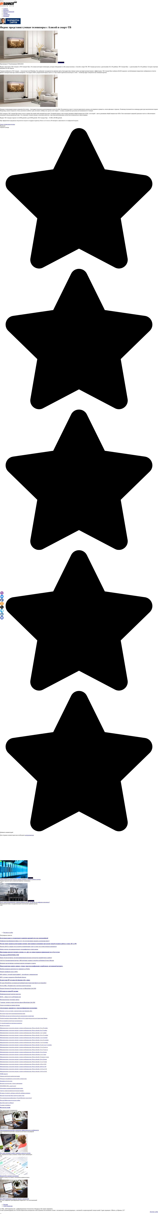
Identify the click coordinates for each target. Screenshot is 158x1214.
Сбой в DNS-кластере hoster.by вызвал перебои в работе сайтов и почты (20, 879)
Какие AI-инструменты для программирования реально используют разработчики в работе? (26, 957)
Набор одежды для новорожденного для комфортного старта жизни (19, 949)
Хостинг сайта (154, 1211)
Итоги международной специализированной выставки (12, 1013)
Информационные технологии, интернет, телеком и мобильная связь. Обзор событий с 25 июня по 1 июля (24, 1057)
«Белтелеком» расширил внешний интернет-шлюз (11, 1088)
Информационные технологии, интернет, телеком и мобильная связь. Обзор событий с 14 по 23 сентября (24, 1040)
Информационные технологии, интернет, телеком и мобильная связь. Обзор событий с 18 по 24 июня (23, 1059)
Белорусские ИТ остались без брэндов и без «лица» (15, 980)
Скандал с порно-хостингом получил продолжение (12, 1090)
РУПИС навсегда (4, 1073)
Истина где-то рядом (5, 1025)
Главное (5, 8)
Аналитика (6, 14)
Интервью (6, 16)
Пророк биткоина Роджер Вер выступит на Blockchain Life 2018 (18, 988)
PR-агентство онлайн (5, 1107)
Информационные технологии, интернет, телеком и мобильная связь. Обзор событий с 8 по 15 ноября (23, 1030)
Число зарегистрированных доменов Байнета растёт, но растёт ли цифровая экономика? (25, 902)
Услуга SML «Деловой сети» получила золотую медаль (15, 985)
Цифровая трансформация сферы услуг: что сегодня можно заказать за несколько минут (24, 941)
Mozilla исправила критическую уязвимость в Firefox (15, 969)
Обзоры (5, 13)
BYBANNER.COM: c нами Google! (8, 1086)
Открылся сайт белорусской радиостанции (10, 1076)
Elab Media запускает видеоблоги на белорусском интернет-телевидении (17, 1016)
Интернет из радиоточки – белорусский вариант (11, 1083)
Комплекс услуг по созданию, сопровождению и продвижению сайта (16, 1011)
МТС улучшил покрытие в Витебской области (13, 977)
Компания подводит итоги (6, 1081)
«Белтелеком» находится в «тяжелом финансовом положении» (18, 1008)
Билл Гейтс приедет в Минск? (7, 1102)
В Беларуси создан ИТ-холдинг (9, 991)
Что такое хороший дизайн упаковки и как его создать (15, 1153)
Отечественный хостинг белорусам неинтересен (11, 1020)
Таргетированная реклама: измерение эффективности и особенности (19, 1130)
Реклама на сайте (8, 932)
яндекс (13, 124)
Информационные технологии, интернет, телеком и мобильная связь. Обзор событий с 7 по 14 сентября (24, 1042)
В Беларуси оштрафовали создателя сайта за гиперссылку (13, 1078)
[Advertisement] (49, 848)
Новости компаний (8, 11)
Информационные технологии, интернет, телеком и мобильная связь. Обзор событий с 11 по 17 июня (23, 1061)
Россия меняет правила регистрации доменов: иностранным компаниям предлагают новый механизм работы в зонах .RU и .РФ (38, 943)
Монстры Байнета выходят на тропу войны (10, 1100)
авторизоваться (29, 835)
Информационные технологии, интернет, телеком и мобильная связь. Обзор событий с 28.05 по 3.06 (23, 1066)
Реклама (5, 1204)
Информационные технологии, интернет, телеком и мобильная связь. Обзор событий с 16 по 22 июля (23, 1052)
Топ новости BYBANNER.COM (9, 955)
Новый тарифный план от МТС (9, 971)
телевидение (7, 124)
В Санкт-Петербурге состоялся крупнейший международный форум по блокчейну (23, 983)
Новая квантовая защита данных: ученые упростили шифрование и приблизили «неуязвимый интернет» (31, 966)
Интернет (6, 10)
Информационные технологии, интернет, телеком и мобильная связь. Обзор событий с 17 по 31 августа (24, 1047)
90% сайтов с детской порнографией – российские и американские (19, 974)
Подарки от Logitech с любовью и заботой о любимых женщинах (15, 1093)
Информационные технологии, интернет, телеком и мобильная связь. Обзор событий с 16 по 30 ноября (24, 1028)
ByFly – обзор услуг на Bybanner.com (10, 997)
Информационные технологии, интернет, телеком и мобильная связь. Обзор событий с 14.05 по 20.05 (23, 1071)
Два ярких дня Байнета (5, 1105)
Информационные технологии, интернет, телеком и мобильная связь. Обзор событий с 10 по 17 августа (24, 1049)
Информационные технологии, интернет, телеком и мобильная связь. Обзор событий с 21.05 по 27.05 (23, 1069)
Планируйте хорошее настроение (9, 1176)
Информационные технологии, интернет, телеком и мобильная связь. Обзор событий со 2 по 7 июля (23, 1054)
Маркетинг (61, 62)
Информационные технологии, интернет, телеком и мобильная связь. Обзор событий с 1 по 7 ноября (23, 1032)
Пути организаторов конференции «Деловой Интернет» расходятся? (16, 1098)
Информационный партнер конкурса (10, 994)
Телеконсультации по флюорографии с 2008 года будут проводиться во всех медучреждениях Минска (23, 1018)
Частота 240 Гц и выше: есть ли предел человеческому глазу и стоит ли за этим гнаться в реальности (28, 946)
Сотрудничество (8, 1206)
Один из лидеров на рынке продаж (10, 1005)
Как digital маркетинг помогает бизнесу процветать (14, 1198)
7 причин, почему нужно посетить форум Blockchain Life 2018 (17, 1002)
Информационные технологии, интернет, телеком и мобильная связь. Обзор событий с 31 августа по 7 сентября (26, 1044)
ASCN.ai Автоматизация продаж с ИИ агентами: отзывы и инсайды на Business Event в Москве (27, 960)
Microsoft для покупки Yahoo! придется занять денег (12, 1095)
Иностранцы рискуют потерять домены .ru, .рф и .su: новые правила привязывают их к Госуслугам (30, 952)
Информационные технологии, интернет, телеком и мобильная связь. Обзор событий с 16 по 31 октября (24, 1035)
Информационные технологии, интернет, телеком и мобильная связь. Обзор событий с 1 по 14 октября (23, 1037)
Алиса (2, 124)
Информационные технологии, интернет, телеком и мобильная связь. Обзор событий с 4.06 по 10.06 (23, 1064)
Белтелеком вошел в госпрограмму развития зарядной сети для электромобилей (24, 938)
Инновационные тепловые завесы (9, 999)
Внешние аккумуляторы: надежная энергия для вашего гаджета (18, 963)
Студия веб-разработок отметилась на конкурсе (11, 1023)
